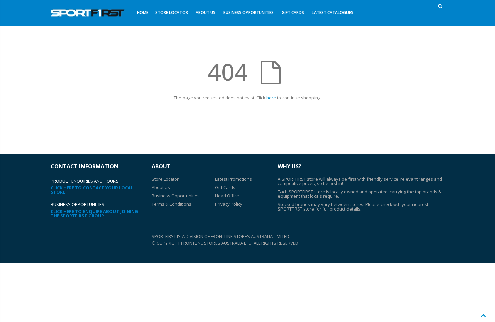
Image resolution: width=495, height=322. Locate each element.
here (271, 98)
